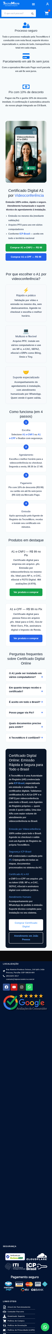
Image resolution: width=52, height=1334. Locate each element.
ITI (10, 860)
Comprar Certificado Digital (26, 925)
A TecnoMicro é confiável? (24, 737)
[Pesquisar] (32, 13)
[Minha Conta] (47, 4)
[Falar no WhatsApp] (45, 1327)
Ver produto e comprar (26, 592)
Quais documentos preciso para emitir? (25, 725)
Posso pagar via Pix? (21, 712)
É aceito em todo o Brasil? (24, 702)
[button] (33, 4)
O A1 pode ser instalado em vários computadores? (25, 675)
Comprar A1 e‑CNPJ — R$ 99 (26, 247)
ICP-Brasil (19, 783)
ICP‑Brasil (24, 234)
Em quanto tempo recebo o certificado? (25, 689)
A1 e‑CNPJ (28, 434)
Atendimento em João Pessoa (26, 938)
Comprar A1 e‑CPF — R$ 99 (26, 257)
